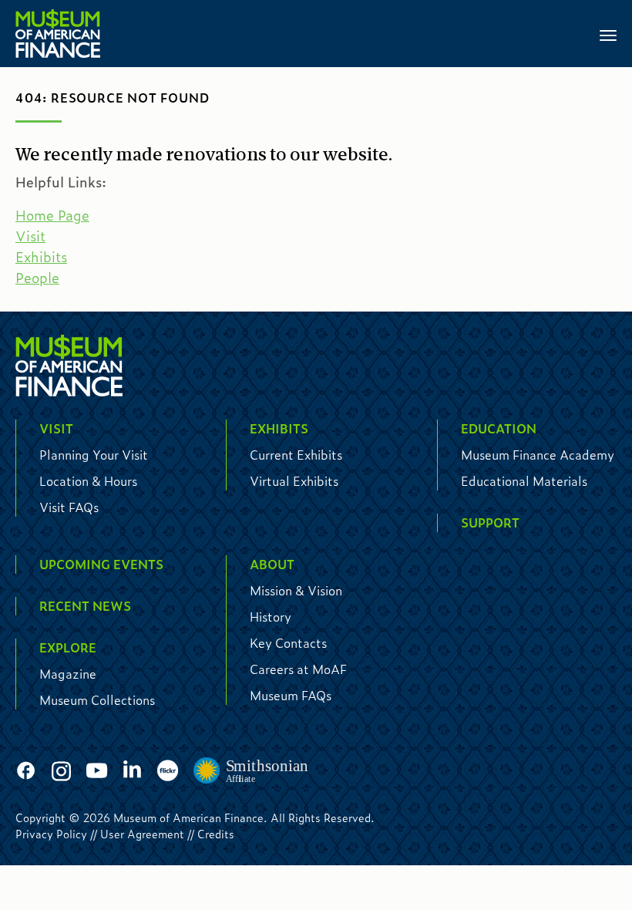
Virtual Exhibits (294, 481)
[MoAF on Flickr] (167, 771)
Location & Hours (88, 481)
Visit (30, 236)
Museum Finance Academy (537, 454)
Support (490, 522)
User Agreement (142, 833)
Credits (215, 833)
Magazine (67, 673)
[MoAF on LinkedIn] (132, 769)
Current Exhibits (296, 454)
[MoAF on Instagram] (61, 771)
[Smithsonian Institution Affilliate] (251, 771)
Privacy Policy (51, 833)
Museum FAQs (290, 695)
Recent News (85, 606)
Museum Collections (97, 700)
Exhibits (41, 257)
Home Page (52, 215)
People (37, 278)
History (270, 616)
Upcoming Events (101, 564)
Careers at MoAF (298, 669)
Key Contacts (288, 643)
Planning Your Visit (93, 454)
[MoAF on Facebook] (25, 771)
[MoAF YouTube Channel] (96, 771)
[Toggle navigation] (608, 34)
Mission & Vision (296, 590)
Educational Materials (524, 481)
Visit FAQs (69, 507)
